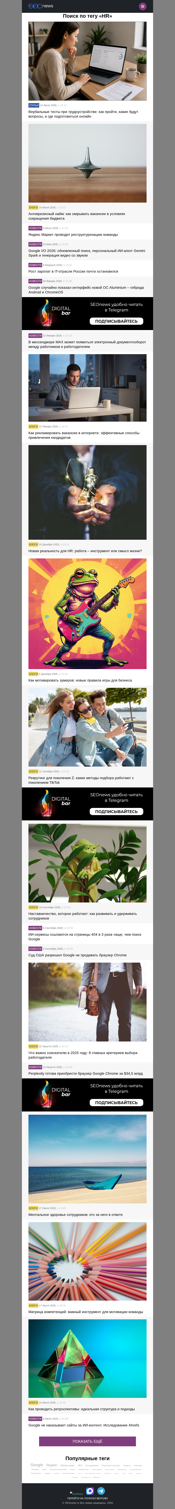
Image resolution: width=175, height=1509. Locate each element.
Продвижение (122, 1469)
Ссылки (56, 1473)
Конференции (84, 1469)
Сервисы (127, 1466)
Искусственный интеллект (93, 1473)
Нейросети (107, 1473)
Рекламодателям (135, 1469)
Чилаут (72, 1469)
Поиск (44, 1469)
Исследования (91, 1465)
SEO (80, 1465)
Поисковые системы (111, 1465)
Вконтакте (96, 1477)
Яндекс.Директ (97, 1469)
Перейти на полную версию (87, 1498)
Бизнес (117, 1473)
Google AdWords (36, 1473)
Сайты (131, 1473)
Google (36, 1465)
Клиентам (138, 1466)
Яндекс (51, 1465)
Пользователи (85, 1477)
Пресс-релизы (109, 1469)
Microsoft (75, 1477)
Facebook (139, 1473)
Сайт (123, 1473)
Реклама (35, 1469)
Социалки (47, 1473)
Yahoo (80, 1473)
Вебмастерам (67, 1465)
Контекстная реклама (58, 1469)
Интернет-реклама (68, 1473)
